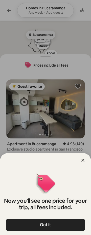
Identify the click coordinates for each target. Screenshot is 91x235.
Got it (45, 224)
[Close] (83, 160)
